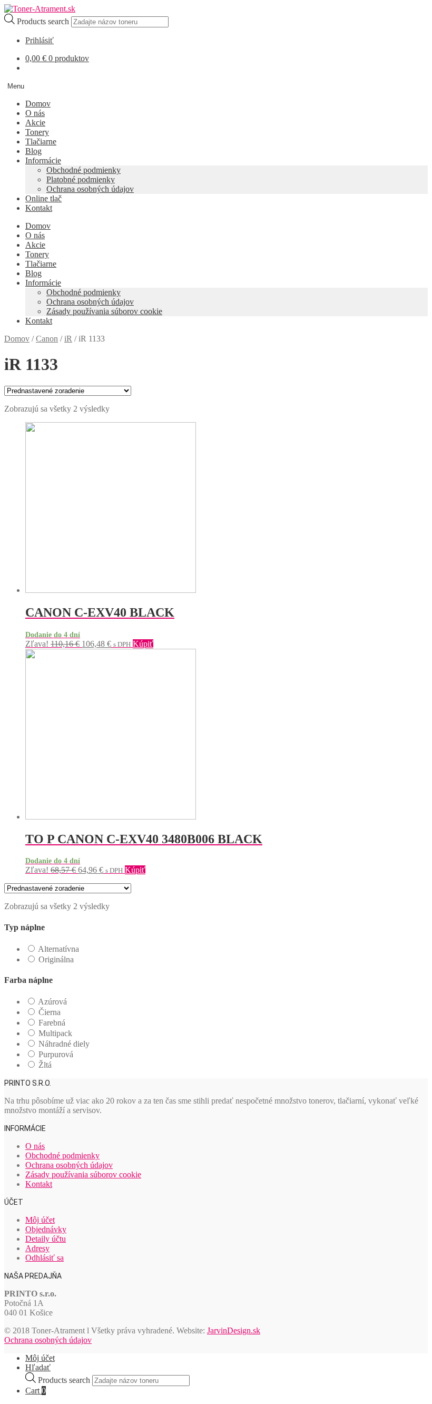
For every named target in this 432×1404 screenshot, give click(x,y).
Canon (47, 338)
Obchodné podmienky (83, 169)
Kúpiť (143, 643)
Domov (38, 103)
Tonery (37, 132)
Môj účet (40, 1219)
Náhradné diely (64, 1043)
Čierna (49, 1012)
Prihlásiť (39, 40)
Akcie (35, 122)
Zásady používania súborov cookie (104, 311)
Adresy (37, 1248)
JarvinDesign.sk (233, 1330)
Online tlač (43, 198)
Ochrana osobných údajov (90, 188)
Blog (33, 151)
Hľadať (38, 1367)
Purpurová (55, 1054)
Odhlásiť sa (44, 1257)
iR (68, 338)
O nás (35, 113)
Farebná (51, 1022)
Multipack (55, 1033)
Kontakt (38, 207)
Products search (44, 21)
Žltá (45, 1064)
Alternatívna (58, 948)
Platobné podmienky (80, 179)
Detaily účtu (45, 1238)
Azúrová (52, 1001)
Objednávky (45, 1229)
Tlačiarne (40, 141)
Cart (35, 1390)
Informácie (43, 160)
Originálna (56, 959)
